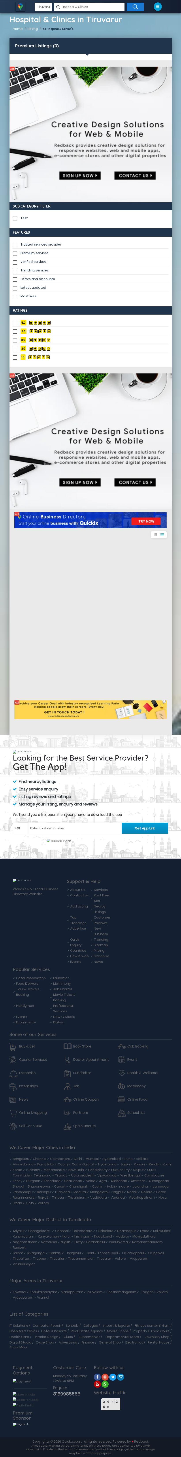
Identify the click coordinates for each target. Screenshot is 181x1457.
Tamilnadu (21, 1175)
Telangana (42, 1175)
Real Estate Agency (87, 1331)
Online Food (137, 1099)
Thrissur (58, 1197)
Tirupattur (21, 1258)
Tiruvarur (104, 1258)
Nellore (147, 1192)
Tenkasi (55, 1253)
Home (18, 28)
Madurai (80, 1192)
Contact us (79, 895)
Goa (75, 1164)
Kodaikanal (103, 1236)
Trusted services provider (41, 244)
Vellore (43, 1203)
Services (101, 889)
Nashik (132, 1192)
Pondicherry (97, 1169)
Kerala (154, 1164)
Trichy (17, 1180)
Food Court (160, 1331)
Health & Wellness (142, 1073)
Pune (128, 1158)
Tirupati (61, 1175)
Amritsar (138, 1180)
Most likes (28, 296)
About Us (77, 889)
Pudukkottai (118, 1242)
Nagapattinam (25, 1242)
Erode (17, 1203)
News (98, 961)
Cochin (97, 1186)
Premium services (35, 253)
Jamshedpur (23, 1192)
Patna (161, 1192)
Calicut (60, 1186)
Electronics (134, 1342)
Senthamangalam (121, 1292)
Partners (80, 1112)
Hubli (111, 1186)
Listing (33, 28)
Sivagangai (36, 1253)
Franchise (101, 956)
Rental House (159, 1342)
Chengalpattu (39, 1230)
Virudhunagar (24, 1264)
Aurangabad (159, 1180)
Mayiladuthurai (144, 1236)
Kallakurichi (162, 1230)
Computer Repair (47, 1325)
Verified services (34, 261)
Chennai (39, 1158)
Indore (124, 1186)
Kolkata (142, 1158)
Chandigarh (78, 1186)
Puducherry (120, 1169)
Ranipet (19, 1247)
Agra (103, 1180)
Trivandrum (77, 1197)
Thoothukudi (108, 1253)
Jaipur (125, 1164)
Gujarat (88, 1164)
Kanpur (139, 1164)
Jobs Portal (62, 989)
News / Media (64, 1016)
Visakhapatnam (142, 1197)
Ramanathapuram (147, 1242)
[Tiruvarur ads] (90, 134)
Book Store (82, 1046)
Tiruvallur (57, 1258)
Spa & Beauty (84, 1126)
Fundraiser (82, 1073)
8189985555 (66, 1394)
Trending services (35, 270)
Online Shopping (33, 1112)
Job (76, 1086)
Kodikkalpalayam (43, 1292)
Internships (28, 1086)
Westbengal (130, 1175)
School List (136, 1112)
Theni (89, 1253)
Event (132, 1059)
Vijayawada (107, 1175)
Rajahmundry (23, 1197)
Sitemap (101, 945)
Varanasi (118, 1197)
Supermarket (89, 1336)
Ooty (30, 1203)
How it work (79, 956)
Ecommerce (26, 1022)
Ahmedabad (23, 1164)
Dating (58, 1022)
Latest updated (33, 287)
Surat (151, 1169)
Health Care (19, 1336)
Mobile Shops (118, 1331)
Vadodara (98, 1197)
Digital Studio (20, 1342)
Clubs (68, 1336)
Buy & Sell (27, 1046)
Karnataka (45, 1164)
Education (61, 978)
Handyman (25, 1005)
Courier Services (33, 1059)
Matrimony (62, 983)
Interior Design (46, 1336)
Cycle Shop (45, 1342)
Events (75, 961)
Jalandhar (141, 1186)
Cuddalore (104, 1230)
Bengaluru (21, 1158)
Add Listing (79, 906)
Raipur (138, 1169)
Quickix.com (71, 1441)
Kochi (167, 1164)
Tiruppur (39, 1258)
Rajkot (43, 1197)
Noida (90, 1180)
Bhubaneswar (39, 1186)
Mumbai (92, 1158)
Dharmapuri (126, 1230)
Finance (88, 1342)
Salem (18, 1253)
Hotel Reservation (31, 978)
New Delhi (76, 1169)
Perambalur (95, 1242)
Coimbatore (60, 1158)
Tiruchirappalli (133, 1253)
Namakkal (49, 1242)
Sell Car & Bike (30, 1126)
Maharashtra (54, 1169)
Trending (101, 939)
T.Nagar (146, 1292)
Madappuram (72, 1292)
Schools (72, 1325)
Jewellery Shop (157, 1336)
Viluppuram (139, 1258)
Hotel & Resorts (54, 1331)
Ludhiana (62, 1192)
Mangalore (99, 1192)
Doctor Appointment (91, 1059)
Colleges (90, 1325)
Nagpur (117, 1192)
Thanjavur (73, 1253)
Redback (141, 1441)
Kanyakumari (48, 1236)
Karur (66, 1236)
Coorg (63, 1164)
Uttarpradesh (82, 1175)
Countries (78, 950)
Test (24, 218)
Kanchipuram (23, 1236)
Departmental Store (122, 1336)
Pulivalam (95, 1292)
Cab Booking (137, 1046)
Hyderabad (111, 1158)
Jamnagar (161, 1186)
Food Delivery (27, 983)
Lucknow (33, 1169)
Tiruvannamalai (80, 1258)
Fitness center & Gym (152, 1325)
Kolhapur (44, 1192)
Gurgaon (33, 1180)
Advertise (78, 928)
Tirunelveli (156, 1253)
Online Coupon (86, 1099)
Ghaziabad (73, 1180)
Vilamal (43, 1297)
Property (140, 1331)
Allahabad (119, 1180)
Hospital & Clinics (23, 1331)
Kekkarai (19, 1292)
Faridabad (52, 1180)
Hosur (163, 1197)
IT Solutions (18, 1325)
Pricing (99, 950)
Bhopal (18, 1186)
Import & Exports (116, 1325)
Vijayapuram (23, 1297)
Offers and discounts (38, 279)
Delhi (78, 1158)
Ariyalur (19, 1230)
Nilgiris (66, 1242)
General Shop (110, 1342)
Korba (17, 1169)
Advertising (68, 1342)
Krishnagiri (82, 1236)
